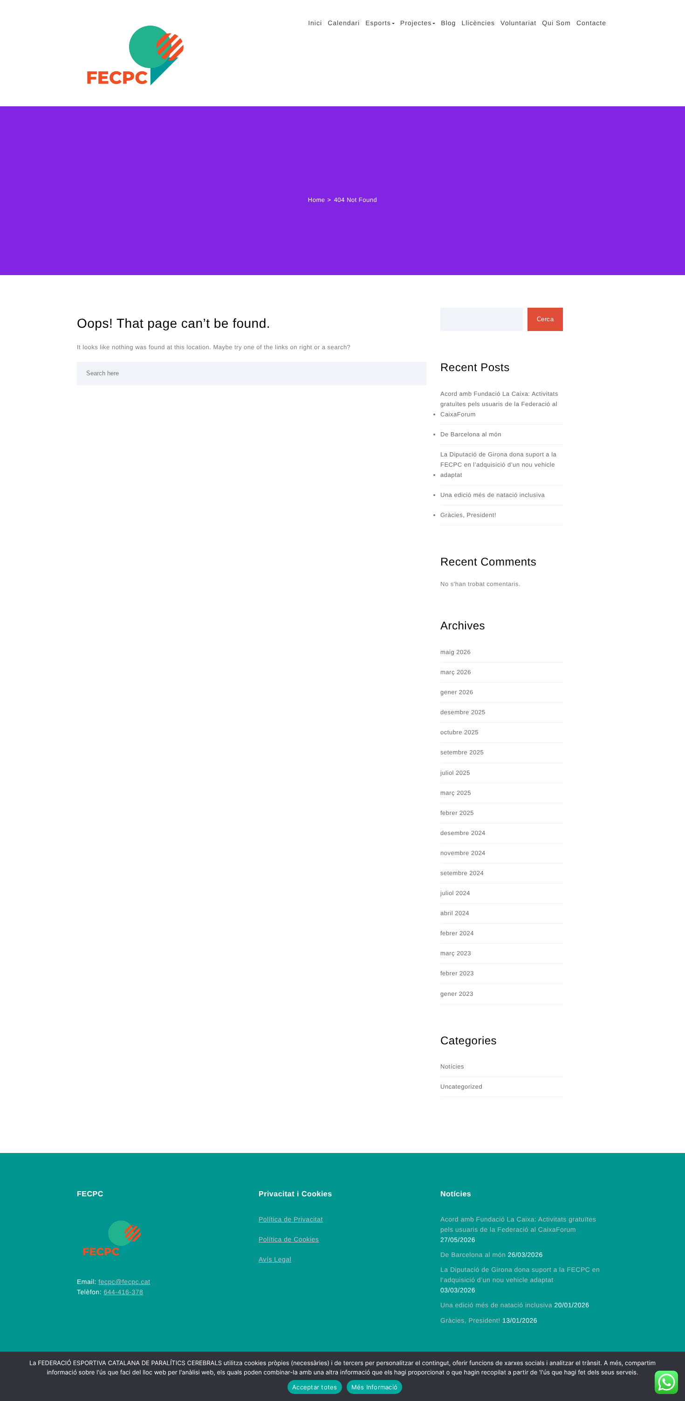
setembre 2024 (462, 873)
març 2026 (455, 672)
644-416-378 (123, 1292)
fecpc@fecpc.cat (124, 1281)
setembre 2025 (462, 752)
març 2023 (455, 953)
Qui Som (556, 23)
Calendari (344, 23)
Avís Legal (275, 1259)
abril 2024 (454, 913)
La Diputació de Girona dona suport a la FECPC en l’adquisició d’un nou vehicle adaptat (498, 464)
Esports (377, 23)
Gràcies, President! (468, 514)
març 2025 (455, 792)
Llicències (477, 23)
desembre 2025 (463, 712)
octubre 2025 (459, 732)
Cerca (545, 319)
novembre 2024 (463, 852)
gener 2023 (456, 993)
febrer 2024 (457, 933)
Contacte (591, 23)
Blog (448, 23)
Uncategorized (461, 1086)
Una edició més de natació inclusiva (492, 494)
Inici (315, 23)
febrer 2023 (457, 973)
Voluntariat (518, 23)
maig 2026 (455, 652)
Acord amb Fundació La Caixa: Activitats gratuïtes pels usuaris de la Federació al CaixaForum (499, 404)
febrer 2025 (457, 812)
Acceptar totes (314, 1387)
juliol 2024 (455, 893)
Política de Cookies (289, 1239)
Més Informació (374, 1387)
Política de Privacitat (291, 1219)
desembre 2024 (463, 832)
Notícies (452, 1066)
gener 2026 (456, 692)
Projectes (416, 23)
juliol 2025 (455, 772)
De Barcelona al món (470, 434)
